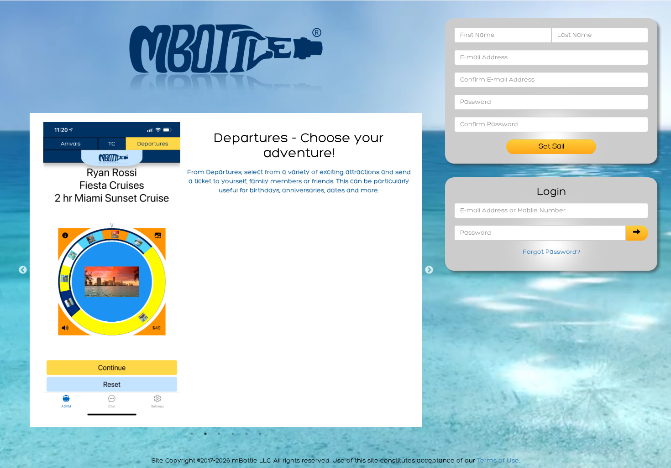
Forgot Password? (551, 252)
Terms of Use (498, 461)
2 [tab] (205, 433)
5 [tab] (246, 433)
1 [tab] (191, 433)
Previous (22, 270)
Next (429, 270)
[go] (636, 233)
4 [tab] (232, 433)
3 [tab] (219, 433)
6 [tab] (260, 433)
